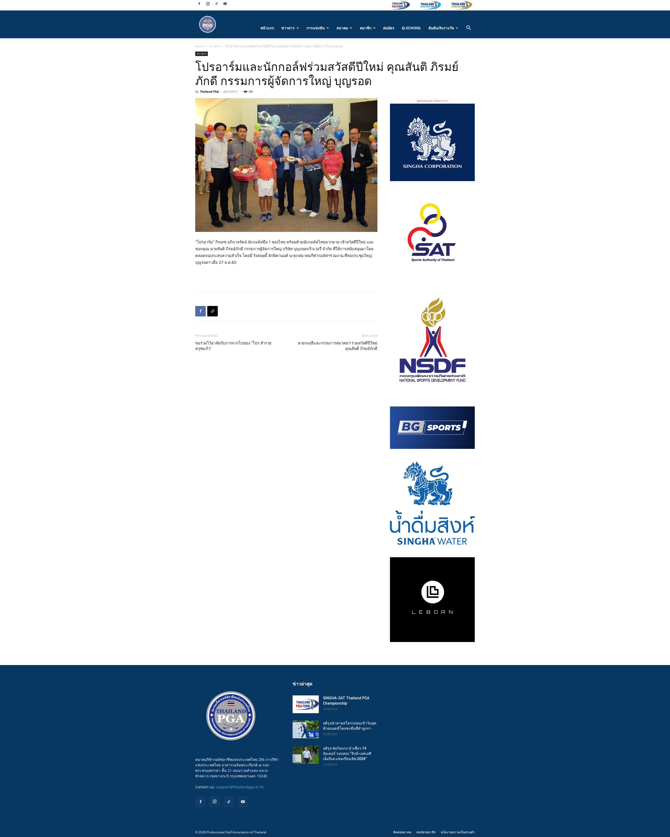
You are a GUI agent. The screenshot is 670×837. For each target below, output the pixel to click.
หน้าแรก (267, 27)
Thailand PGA (209, 91)
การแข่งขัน (315, 27)
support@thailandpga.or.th (240, 786)
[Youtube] (225, 3)
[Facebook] (199, 3)
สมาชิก (365, 27)
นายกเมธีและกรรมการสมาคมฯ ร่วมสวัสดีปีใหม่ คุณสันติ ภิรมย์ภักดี (337, 346)
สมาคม (342, 27)
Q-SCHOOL (411, 27)
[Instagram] (208, 3)
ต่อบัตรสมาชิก (426, 832)
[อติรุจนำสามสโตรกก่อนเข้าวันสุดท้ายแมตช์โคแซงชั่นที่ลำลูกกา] (306, 730)
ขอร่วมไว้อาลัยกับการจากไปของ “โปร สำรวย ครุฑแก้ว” (233, 346)
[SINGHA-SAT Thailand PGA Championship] (306, 704)
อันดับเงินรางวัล (441, 27)
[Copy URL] (212, 311)
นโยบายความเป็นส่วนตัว (458, 832)
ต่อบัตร (388, 27)
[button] (468, 28)
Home (199, 46)
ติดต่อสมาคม (402, 832)
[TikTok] (216, 3)
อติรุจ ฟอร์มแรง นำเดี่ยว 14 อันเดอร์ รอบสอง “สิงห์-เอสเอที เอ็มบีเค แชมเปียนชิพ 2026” (347, 753)
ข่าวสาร (288, 27)
